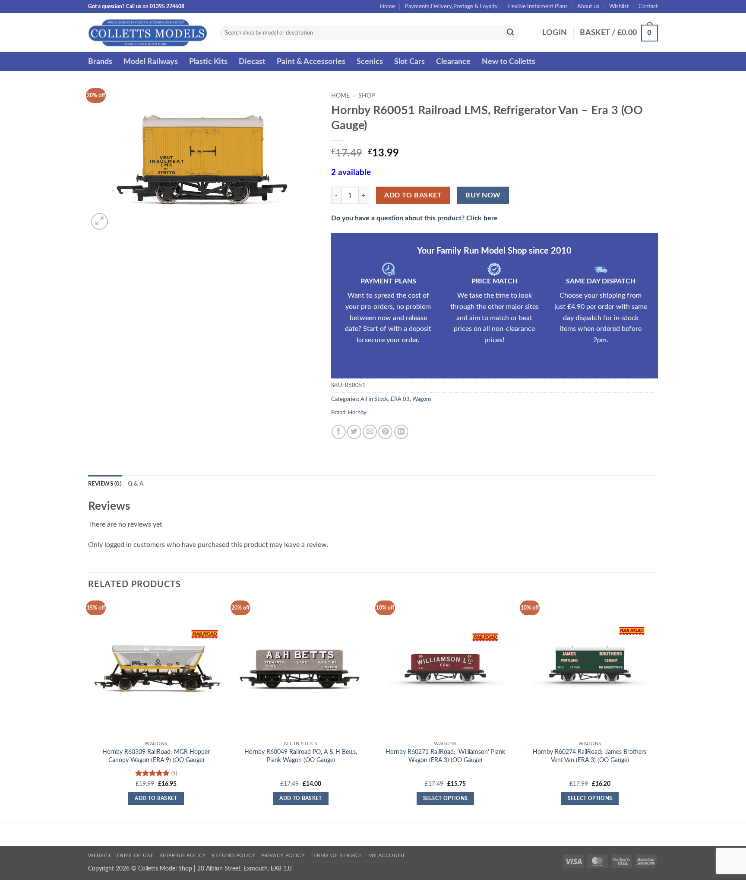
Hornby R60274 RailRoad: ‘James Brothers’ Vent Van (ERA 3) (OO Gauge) (590, 756)
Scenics (370, 61)
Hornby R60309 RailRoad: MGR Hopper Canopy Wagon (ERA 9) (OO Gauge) (156, 756)
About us (588, 6)
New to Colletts (508, 61)
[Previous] (88, 710)
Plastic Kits (208, 61)
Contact (648, 6)
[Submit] (510, 33)
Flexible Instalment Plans (537, 6)
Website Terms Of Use (121, 855)
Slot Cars (409, 61)
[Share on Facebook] (339, 432)
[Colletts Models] (147, 32)
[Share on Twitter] (354, 432)
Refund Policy (233, 855)
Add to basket (413, 195)
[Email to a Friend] (370, 432)
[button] (554, 33)
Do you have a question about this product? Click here (414, 218)
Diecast (252, 61)
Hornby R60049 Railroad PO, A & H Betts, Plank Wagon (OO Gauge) (300, 756)
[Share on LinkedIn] (401, 432)
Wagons (422, 399)
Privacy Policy (283, 855)
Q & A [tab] (135, 483)
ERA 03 (400, 399)
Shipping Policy (183, 855)
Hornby (357, 412)
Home (387, 6)
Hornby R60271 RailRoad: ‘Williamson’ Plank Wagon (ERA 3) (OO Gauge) (445, 756)
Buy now (482, 195)
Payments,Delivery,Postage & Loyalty (451, 6)
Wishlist (619, 6)
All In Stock (374, 399)
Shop (366, 96)
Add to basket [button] (156, 798)
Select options (445, 798)
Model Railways (150, 61)
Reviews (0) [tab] (105, 483)
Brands (100, 61)
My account (386, 855)
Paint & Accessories (311, 61)
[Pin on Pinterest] (385, 432)
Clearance (453, 61)
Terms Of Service (336, 855)
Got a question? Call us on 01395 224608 (136, 6)
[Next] (657, 710)
